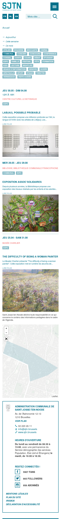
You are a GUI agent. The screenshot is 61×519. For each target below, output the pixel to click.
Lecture (15, 65)
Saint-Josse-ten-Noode (16, 6)
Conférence (50, 54)
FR (4, 16)
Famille (15, 61)
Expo (5, 61)
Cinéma (44, 50)
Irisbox (10, 500)
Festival (27, 61)
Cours (27, 57)
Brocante (32, 50)
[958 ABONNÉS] (17, 485)
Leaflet (55, 396)
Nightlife (27, 65)
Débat (37, 57)
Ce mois (9, 45)
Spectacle (8, 73)
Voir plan (20, 421)
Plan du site (13, 497)
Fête (36, 61)
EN (16, 16)
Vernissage (9, 77)
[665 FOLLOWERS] (17, 478)
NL (10, 16)
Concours (35, 54)
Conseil (7, 57)
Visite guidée (24, 77)
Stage (30, 73)
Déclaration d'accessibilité (23, 504)
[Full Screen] (6, 339)
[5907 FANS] (17, 471)
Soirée (43, 69)
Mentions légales (17, 493)
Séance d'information (14, 69)
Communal (8, 54)
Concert (21, 54)
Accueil (5, 27)
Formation (47, 61)
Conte (18, 57)
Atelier (7, 50)
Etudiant (48, 57)
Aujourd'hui (11, 37)
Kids (5, 65)
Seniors (33, 69)
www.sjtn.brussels (27, 432)
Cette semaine (12, 41)
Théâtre (40, 73)
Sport (20, 73)
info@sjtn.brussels (27, 429)
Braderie (18, 50)
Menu (54, 6)
